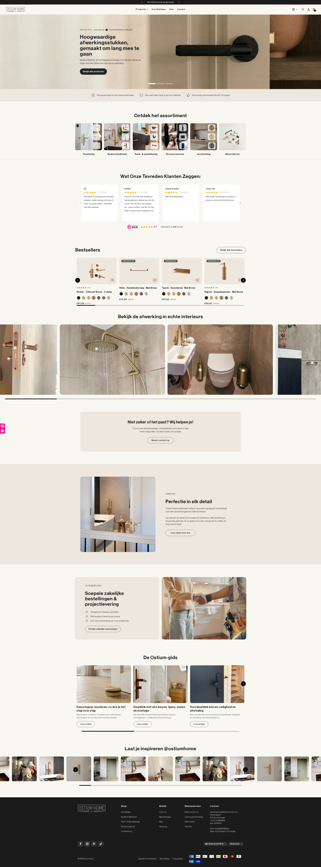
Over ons (163, 812)
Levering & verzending (194, 817)
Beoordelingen (165, 817)
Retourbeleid (164, 859)
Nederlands (234, 844)
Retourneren (190, 822)
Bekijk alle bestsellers (231, 250)
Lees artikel (85, 724)
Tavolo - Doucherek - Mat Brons (178, 288)
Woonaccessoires (128, 827)
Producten (141, 9)
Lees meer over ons (180, 533)
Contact (181, 9)
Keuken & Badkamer (129, 817)
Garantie (188, 827)
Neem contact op (191, 812)
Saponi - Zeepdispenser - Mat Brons (223, 292)
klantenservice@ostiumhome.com (224, 812)
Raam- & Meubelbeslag (130, 822)
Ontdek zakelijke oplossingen (102, 629)
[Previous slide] (7, 360)
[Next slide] (314, 360)
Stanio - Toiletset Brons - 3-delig (94, 292)
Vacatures (163, 827)
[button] (295, 9)
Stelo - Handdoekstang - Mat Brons (138, 288)
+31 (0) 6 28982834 (217, 821)
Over (171, 9)
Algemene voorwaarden (147, 859)
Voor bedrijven (159, 9)
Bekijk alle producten (93, 72)
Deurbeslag (125, 812)
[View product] (25, 347)
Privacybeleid (177, 859)
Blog (161, 822)
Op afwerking (126, 831)
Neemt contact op (160, 440)
